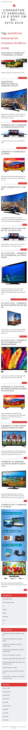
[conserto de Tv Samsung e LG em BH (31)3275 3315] (14, 137)
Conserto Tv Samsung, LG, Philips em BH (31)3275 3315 (13, 464)
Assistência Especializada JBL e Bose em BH (14, 658)
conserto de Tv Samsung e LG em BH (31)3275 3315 (13, 126)
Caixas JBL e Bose (7, 599)
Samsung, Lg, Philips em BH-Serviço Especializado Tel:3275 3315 (14, 389)
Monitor (5, 609)
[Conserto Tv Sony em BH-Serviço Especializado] (14, 447)
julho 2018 (5, 709)
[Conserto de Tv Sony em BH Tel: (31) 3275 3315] (14, 241)
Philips (17, 121)
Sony (24, 224)
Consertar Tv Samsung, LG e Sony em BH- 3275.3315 (14, 16)
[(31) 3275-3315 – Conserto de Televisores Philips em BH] (14, 326)
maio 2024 (5, 702)
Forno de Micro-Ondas (8, 602)
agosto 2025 (6, 698)
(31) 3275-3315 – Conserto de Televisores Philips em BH (14, 305)
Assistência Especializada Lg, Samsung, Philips (9, 84)
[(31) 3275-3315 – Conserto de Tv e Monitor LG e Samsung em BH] (14, 372)
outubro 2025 (6, 695)
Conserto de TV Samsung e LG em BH (13, 506)
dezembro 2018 (7, 705)
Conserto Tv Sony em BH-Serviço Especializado (14, 427)
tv (25, 121)
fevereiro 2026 (6, 688)
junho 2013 (5, 716)
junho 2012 (5, 720)
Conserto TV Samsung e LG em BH (13, 153)
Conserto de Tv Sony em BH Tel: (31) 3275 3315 (13, 229)
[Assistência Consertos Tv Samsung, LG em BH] (14, 69)
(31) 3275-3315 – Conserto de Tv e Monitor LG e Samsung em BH (14, 342)
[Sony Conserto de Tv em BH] (14, 214)
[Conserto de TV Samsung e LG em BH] (14, 579)
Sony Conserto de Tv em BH (13, 188)
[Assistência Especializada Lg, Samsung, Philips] (14, 111)
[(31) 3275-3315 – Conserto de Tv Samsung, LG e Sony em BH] (14, 285)
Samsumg (23, 77)
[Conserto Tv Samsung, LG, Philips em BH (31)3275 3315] (14, 490)
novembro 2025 (7, 691)
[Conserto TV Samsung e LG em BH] (14, 173)
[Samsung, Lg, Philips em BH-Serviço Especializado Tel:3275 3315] (14, 410)
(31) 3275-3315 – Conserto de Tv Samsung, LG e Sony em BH (14, 255)
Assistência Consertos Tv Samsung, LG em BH (12, 54)
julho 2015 (5, 713)
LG (19, 77)
